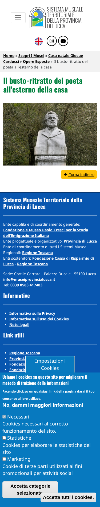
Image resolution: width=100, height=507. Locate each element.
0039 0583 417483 (26, 284)
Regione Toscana (37, 252)
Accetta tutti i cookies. (68, 497)
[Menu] (18, 17)
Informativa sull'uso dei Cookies (39, 318)
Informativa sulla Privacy (32, 313)
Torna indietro (81, 174)
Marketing (18, 459)
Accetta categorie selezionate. (30, 489)
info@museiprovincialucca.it (29, 279)
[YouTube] (63, 41)
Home (8, 55)
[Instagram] (52, 41)
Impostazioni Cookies (50, 364)
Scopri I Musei (31, 55)
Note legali (19, 324)
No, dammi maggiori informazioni (42, 405)
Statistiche (19, 438)
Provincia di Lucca (80, 241)
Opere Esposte (36, 61)
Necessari (18, 416)
